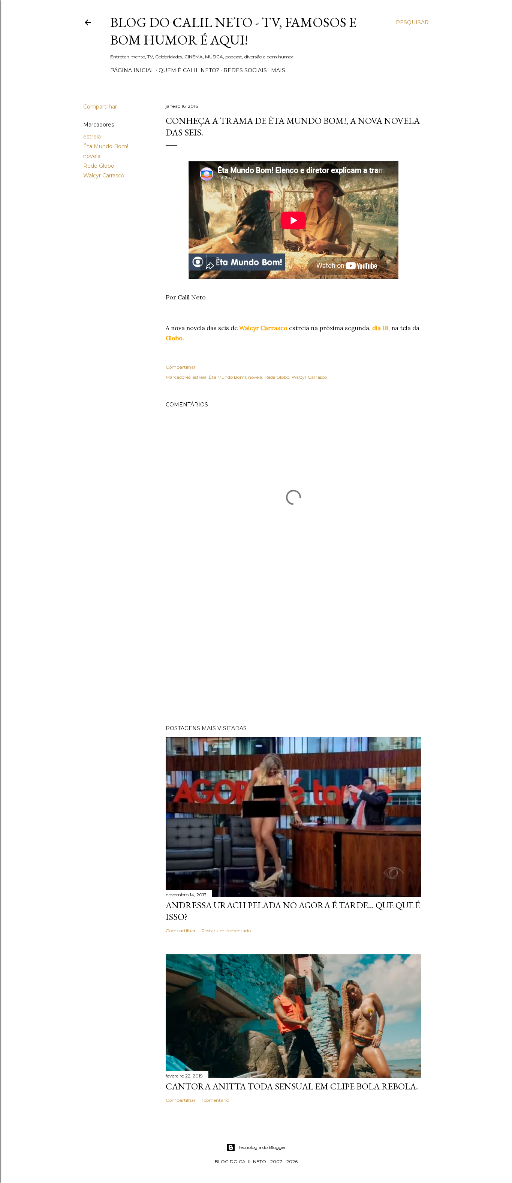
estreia (92, 136)
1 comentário (215, 1100)
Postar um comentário (226, 930)
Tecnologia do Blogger (262, 1147)
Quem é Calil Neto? (189, 70)
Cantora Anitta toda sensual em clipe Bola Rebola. (292, 1086)
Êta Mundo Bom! (105, 146)
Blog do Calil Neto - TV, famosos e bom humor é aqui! (233, 31)
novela (91, 156)
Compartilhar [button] (100, 106)
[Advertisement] (293, 653)
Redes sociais (245, 70)
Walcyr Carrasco (103, 175)
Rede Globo (98, 165)
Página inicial (132, 70)
